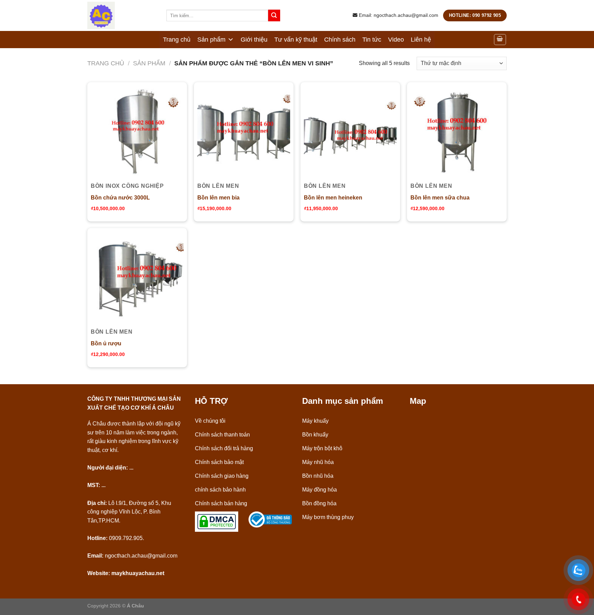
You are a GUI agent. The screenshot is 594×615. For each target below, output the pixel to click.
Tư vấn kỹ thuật (295, 39)
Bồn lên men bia (218, 198)
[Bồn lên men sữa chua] (456, 132)
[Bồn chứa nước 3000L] (137, 132)
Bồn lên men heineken (333, 198)
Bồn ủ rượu (106, 343)
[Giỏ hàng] (500, 39)
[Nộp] (274, 15)
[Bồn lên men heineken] (350, 132)
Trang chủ (176, 39)
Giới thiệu (254, 39)
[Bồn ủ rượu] (137, 277)
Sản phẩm (211, 39)
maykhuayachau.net (137, 573)
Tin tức (371, 39)
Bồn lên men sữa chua (440, 198)
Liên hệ (421, 39)
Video (396, 39)
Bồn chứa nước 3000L (120, 198)
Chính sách (339, 39)
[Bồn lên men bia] (243, 132)
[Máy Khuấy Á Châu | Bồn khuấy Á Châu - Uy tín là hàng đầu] (121, 15)
